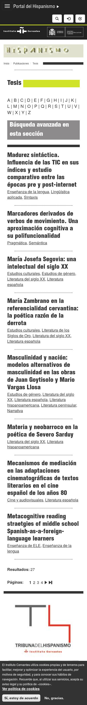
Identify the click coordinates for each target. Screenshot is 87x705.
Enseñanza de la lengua (28, 191)
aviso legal (9, 684)
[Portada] (43, 50)
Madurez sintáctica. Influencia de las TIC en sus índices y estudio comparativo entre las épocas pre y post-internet (43, 170)
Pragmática (17, 243)
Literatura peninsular (58, 405)
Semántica (38, 243)
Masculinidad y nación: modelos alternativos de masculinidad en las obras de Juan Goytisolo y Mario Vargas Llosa (41, 373)
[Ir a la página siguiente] (46, 581)
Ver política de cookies (21, 688)
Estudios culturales (23, 273)
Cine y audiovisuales (25, 500)
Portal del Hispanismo (34, 7)
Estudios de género (58, 273)
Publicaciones (21, 63)
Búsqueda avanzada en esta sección (39, 130)
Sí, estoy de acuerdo (21, 698)
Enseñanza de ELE (24, 545)
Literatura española (23, 341)
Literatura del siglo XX (26, 279)
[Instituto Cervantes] (22, 29)
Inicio (6, 63)
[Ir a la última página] (50, 581)
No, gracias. (54, 698)
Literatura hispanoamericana (36, 402)
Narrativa (15, 410)
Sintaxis (31, 197)
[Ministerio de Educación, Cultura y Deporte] (65, 31)
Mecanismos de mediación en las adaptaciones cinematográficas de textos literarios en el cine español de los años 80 (43, 479)
